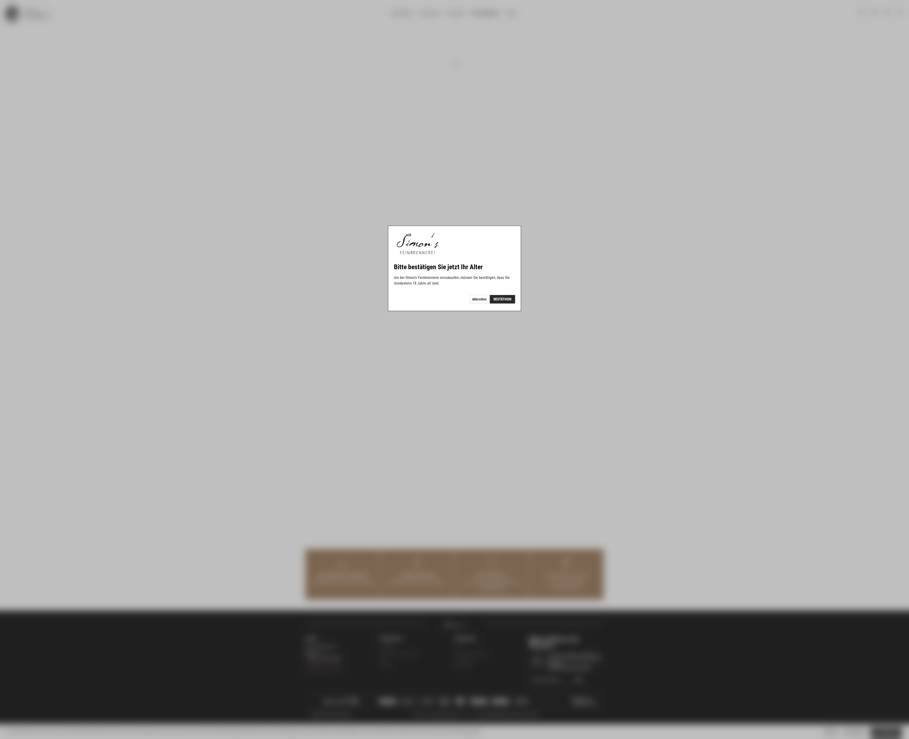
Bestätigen (502, 299)
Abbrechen (479, 299)
